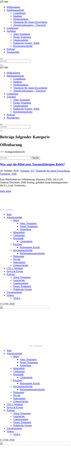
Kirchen (17, 244)
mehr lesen (5, 191)
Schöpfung (25, 229)
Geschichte (19, 280)
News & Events (15, 271)
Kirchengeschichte (23, 46)
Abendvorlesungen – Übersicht (29, 25)
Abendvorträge (14, 217)
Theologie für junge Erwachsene (30, 22)
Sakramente (19, 262)
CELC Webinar (15, 268)
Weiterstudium (20, 19)
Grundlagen (19, 13)
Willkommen (13, 7)
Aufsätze (11, 31)
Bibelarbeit (19, 232)
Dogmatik (18, 238)
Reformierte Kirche (30, 247)
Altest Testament (22, 277)
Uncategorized (14, 292)
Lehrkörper (12, 28)
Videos (10, 295)
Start (9, 214)
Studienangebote (15, 10)
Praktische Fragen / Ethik (26, 43)
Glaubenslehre (20, 40)
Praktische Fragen (22, 289)
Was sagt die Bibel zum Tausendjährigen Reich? (32, 164)
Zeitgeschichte (20, 265)
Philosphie (18, 256)
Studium (17, 16)
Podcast (11, 49)
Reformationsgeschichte (32, 253)
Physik (16, 259)
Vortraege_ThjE (8, 173)
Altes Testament (21, 34)
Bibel (16, 220)
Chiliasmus (19, 235)
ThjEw (16, 298)
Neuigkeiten (13, 52)
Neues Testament (22, 37)
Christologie (26, 241)
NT (32, 170)
